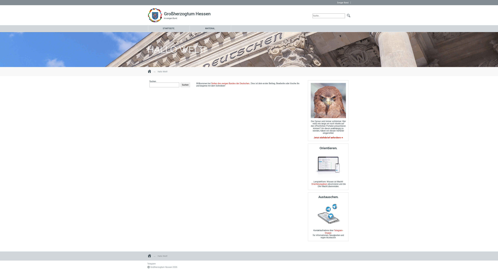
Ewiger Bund (342, 2)
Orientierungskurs (319, 184)
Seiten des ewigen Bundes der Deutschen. (230, 83)
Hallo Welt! (176, 49)
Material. (210, 28)
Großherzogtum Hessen (187, 13)
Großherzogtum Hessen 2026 (163, 267)
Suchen (152, 81)
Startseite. (169, 28)
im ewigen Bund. (170, 18)
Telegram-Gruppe (334, 231)
